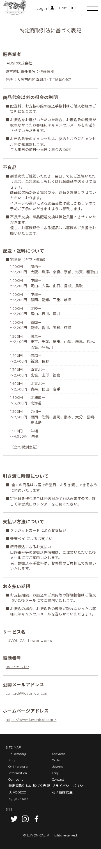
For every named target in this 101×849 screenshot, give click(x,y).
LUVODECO (17, 792)
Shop (12, 760)
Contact (58, 779)
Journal (58, 766)
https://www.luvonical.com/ (31, 719)
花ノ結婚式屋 (62, 792)
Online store (17, 766)
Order (56, 760)
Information (17, 773)
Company (16, 779)
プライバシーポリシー (69, 786)
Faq (55, 773)
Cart (62, 8)
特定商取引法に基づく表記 (29, 786)
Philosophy (17, 754)
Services (59, 754)
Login (41, 8)
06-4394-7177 (17, 667)
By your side (18, 799)
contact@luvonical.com (27, 693)
